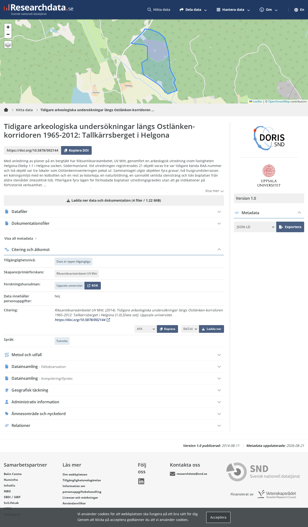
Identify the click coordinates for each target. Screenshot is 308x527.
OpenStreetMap (279, 101)
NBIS (7, 491)
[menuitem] (159, 9)
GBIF (17, 497)
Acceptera (218, 517)
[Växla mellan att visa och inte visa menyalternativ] (205, 10)
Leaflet (257, 101)
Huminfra (11, 480)
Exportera (293, 227)
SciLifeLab (11, 503)
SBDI (7, 497)
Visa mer (212, 190)
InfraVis (9, 485)
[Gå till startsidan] (38, 9)
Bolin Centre (13, 474)
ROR (94, 286)
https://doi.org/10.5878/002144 (80, 319)
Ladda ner (214, 329)
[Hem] (9, 110)
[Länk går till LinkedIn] (141, 481)
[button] (8, 27)
